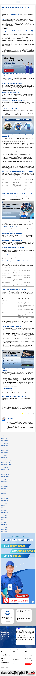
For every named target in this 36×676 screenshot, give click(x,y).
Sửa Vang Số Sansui (4, 517)
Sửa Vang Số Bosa (4, 510)
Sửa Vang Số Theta (4, 519)
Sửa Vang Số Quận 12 (4, 457)
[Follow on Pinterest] (5, 667)
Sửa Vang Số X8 (3, 491)
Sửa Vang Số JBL (3, 495)
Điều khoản (26, 653)
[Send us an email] (7, 621)
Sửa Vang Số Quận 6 (4, 447)
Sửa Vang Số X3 (3, 488)
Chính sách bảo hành (28, 655)
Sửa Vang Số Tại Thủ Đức (5, 469)
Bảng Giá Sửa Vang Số (4, 436)
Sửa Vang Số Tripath (4, 505)
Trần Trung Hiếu (11, 419)
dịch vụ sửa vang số (10, 78)
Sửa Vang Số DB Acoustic (5, 503)
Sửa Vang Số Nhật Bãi (4, 481)
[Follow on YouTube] (9, 621)
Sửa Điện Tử (4, 19)
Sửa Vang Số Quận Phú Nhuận (6, 464)
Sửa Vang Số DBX (4, 531)
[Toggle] (13, 662)
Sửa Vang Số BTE (3, 496)
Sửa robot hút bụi (16, 659)
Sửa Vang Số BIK (3, 502)
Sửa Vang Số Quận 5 (4, 445)
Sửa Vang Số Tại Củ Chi (5, 474)
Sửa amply (14, 656)
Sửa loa (14, 654)
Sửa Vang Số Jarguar (4, 500)
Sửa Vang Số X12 (4, 493)
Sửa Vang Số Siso (4, 508)
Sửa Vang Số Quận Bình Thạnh (6, 460)
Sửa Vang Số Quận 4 (4, 443)
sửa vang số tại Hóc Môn (15, 14)
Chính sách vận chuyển (28, 658)
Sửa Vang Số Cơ (3, 479)
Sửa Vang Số (3, 435)
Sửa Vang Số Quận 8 (4, 450)
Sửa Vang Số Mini (4, 483)
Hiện (6, 28)
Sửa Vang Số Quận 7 (4, 448)
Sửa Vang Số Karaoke (4, 484)
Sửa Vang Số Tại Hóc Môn (5, 476)
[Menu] (1, 2)
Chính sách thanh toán (28, 660)
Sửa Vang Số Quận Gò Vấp (5, 462)
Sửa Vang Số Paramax (4, 498)
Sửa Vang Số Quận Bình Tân (5, 459)
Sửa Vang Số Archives (4, 529)
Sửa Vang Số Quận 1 (4, 438)
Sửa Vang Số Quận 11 (4, 455)
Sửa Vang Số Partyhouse (5, 515)
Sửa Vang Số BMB (4, 527)
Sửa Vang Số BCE (4, 526)
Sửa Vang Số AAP (4, 507)
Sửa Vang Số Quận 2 (4, 440)
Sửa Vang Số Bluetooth (5, 486)
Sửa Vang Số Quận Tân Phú (5, 467)
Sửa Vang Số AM (3, 522)
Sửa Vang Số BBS (4, 524)
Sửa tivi (14, 651)
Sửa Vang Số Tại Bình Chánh (5, 471)
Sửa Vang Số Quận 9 (4, 452)
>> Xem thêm (15, 661)
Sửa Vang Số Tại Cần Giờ (5, 472)
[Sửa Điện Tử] (18, 2)
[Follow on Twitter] (3, 667)
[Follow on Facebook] (6, 621)
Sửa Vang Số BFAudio (4, 512)
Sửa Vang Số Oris (4, 520)
